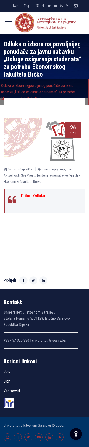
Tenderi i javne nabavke (52, 175)
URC (7, 381)
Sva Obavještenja (53, 169)
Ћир (15, 6)
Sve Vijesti (28, 175)
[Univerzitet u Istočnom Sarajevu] (44, 23)
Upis (7, 371)
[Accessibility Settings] (76, 434)
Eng (26, 6)
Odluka (39, 195)
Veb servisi (12, 391)
